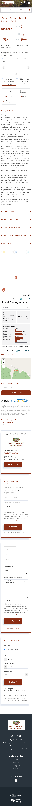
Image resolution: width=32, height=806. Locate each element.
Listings (9, 420)
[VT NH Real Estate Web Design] (16, 801)
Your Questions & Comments (13, 577)
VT (15, 420)
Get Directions (16, 392)
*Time (6, 570)
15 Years (15, 649)
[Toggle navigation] (29, 3)
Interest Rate (8, 671)
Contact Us (13, 464)
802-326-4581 (21, 2)
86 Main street (17, 747)
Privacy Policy (16, 520)
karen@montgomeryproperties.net (17, 743)
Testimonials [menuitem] (16, 769)
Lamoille (20, 420)
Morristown (7, 422)
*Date (5, 563)
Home (3, 420)
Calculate (13, 682)
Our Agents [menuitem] (16, 766)
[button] (29, 10)
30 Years (8, 649)
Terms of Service (15, 628)
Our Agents (7, 468)
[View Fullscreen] (3, 366)
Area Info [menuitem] (16, 763)
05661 (14, 422)
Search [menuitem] (16, 760)
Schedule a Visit (22, 544)
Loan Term (7, 645)
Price (5, 656)
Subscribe (13, 527)
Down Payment (9, 663)
